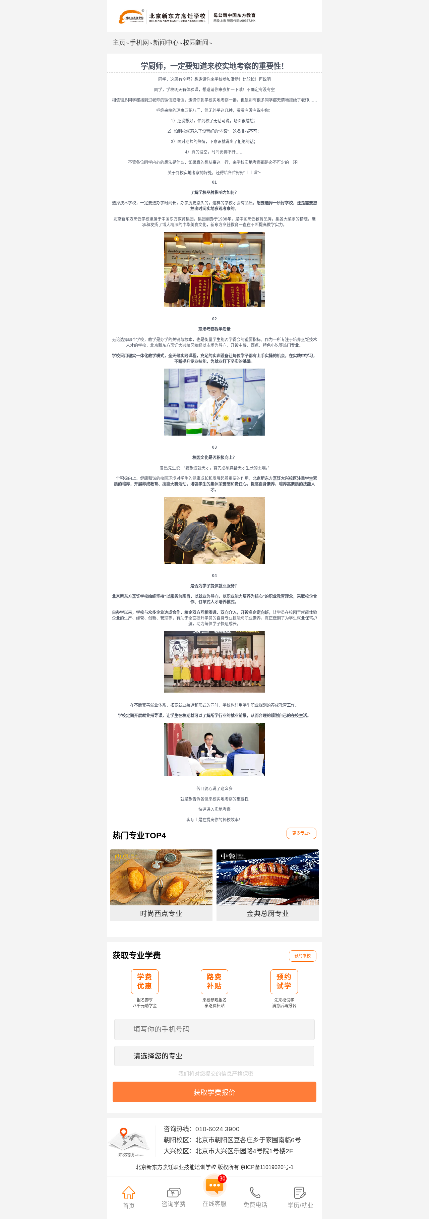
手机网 (139, 42)
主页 (119, 42)
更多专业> (301, 833)
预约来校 (303, 956)
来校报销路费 (188, 955)
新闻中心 (166, 42)
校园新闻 (195, 42)
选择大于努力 (193, 835)
